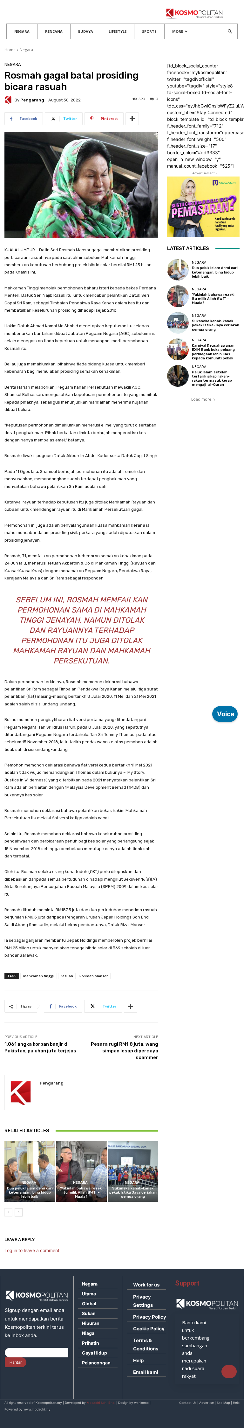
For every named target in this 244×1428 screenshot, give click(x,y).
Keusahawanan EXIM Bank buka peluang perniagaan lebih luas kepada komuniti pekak (213, 351)
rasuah (67, 976)
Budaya (85, 31)
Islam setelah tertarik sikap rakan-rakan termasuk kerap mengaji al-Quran (212, 378)
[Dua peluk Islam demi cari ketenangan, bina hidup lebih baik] (29, 1171)
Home (10, 49)
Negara (22, 31)
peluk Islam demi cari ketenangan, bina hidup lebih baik (30, 1192)
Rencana (54, 31)
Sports (149, 31)
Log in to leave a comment (31, 1250)
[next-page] (19, 1212)
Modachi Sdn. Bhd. (101, 1402)
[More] (132, 118)
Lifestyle (117, 31)
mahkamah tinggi (38, 976)
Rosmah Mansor (93, 976)
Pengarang (32, 100)
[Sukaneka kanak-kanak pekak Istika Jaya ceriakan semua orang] (133, 1171)
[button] (229, 32)
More (177, 31)
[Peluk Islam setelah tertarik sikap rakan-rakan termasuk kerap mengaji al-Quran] (178, 376)
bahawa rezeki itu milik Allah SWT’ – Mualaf (81, 1192)
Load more (201, 399)
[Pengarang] (9, 100)
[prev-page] (8, 1212)
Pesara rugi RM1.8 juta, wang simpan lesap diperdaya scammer (124, 1050)
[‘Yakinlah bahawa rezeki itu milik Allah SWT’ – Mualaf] (81, 1171)
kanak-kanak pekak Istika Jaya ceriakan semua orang (133, 1192)
